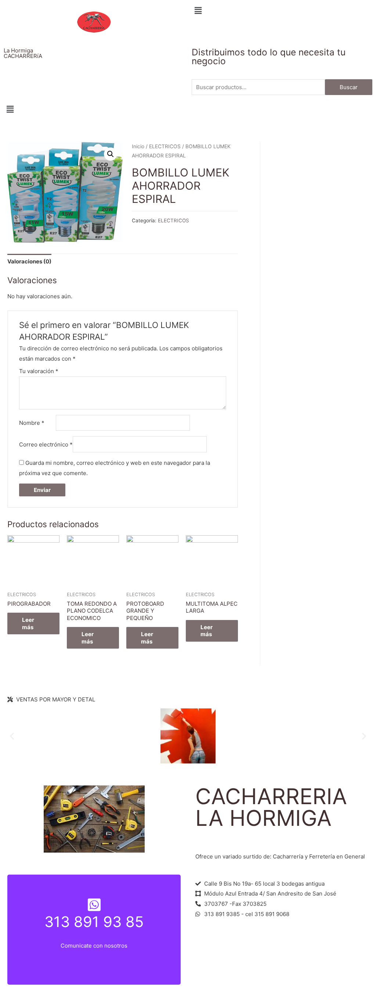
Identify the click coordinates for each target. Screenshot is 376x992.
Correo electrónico (46, 444)
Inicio (138, 146)
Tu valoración (38, 371)
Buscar (349, 87)
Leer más (28, 623)
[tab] (29, 262)
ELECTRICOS (165, 146)
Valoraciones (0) (29, 261)
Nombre (31, 422)
